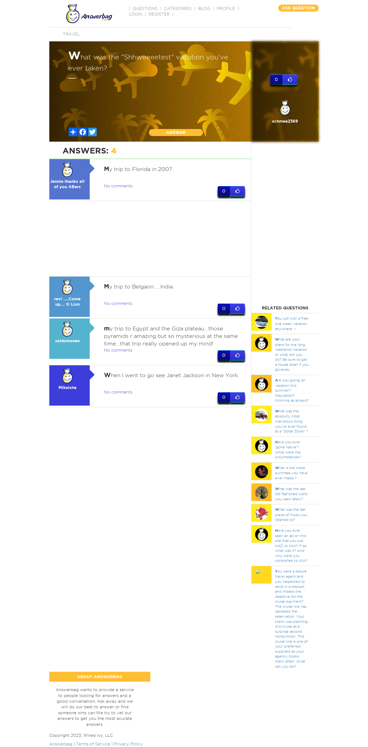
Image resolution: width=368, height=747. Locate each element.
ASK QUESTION (298, 8)
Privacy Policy (128, 744)
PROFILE (226, 8)
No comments (118, 186)
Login (135, 14)
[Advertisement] (150, 238)
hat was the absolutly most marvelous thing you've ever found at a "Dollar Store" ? (291, 421)
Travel (71, 34)
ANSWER (176, 132)
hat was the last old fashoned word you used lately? (291, 494)
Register (159, 14)
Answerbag (60, 744)
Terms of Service (93, 744)
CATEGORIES (178, 8)
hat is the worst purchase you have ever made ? (291, 473)
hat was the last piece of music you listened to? (291, 514)
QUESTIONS (145, 8)
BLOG (204, 8)
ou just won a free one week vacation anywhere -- (291, 323)
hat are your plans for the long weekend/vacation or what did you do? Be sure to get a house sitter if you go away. (292, 354)
